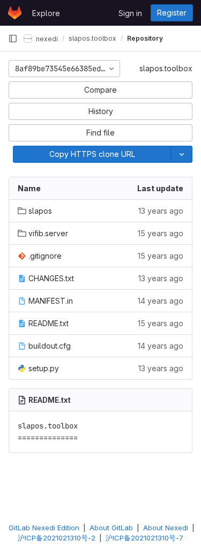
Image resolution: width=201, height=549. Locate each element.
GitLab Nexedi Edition (44, 527)
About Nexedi (165, 527)
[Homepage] (15, 12)
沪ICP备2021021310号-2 (56, 537)
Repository (145, 38)
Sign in (130, 13)
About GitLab (111, 527)
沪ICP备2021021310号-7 (144, 537)
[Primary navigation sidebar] (12, 38)
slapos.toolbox (165, 68)
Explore (46, 13)
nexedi (46, 38)
